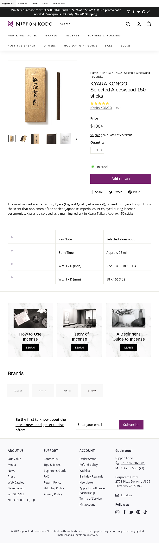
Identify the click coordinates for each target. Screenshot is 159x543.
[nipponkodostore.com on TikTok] (145, 512)
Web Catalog (16, 482)
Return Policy (52, 482)
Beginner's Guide (55, 470)
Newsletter (87, 482)
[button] (100, 103)
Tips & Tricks (52, 464)
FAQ (46, 476)
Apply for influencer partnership (93, 490)
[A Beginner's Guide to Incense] (128, 318)
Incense (73, 35)
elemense (22, 3)
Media (12, 464)
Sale (109, 45)
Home (94, 73)
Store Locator (17, 488)
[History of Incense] (79, 318)
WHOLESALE (16, 494)
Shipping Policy (54, 488)
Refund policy (89, 464)
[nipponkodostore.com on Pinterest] (138, 512)
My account (87, 504)
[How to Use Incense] (30, 318)
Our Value (14, 459)
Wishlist (85, 470)
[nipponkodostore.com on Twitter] (131, 512)
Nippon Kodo (8, 3)
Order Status (88, 459)
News (11, 470)
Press (11, 476)
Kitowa (45, 3)
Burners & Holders (104, 35)
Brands (51, 35)
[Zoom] (42, 95)
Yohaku (34, 3)
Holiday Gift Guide (81, 45)
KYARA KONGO (101, 108)
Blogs (126, 45)
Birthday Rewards (91, 476)
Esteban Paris (59, 3)
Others (50, 45)
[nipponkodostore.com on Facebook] (124, 512)
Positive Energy (22, 45)
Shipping (96, 135)
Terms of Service (91, 498)
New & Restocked (23, 35)
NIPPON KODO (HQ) (21, 500)
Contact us (51, 459)
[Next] (75, 138)
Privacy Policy (53, 494)
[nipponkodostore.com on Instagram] (117, 512)
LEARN (30, 347)
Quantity (97, 142)
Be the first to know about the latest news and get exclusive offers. (41, 424)
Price (94, 118)
